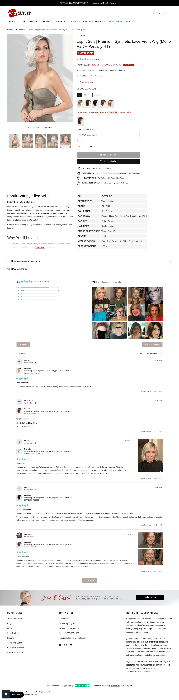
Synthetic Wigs (107, 226)
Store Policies (13, 633)
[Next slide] (72, 141)
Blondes (87, 95)
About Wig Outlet (14, 643)
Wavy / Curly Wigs (109, 231)
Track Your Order (14, 619)
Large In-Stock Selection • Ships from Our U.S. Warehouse (111, 173)
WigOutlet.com (134, 619)
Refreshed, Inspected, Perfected (105, 183)
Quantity (80, 141)
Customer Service (15, 652)
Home (9, 30)
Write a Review (154, 345)
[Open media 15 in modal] (68, 38)
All (79, 95)
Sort (142, 353)
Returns (10, 638)
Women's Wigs (107, 201)
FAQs (9, 628)
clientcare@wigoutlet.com (75, 638)
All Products (20, 30)
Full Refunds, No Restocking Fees (103, 178)
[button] (154, 13)
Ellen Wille (83, 36)
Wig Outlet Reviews (15, 648)
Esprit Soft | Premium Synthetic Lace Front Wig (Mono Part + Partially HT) (48, 372)
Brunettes (97, 95)
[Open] (6, 694)
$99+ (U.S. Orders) (96, 168)
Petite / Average (108, 221)
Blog (9, 624)
